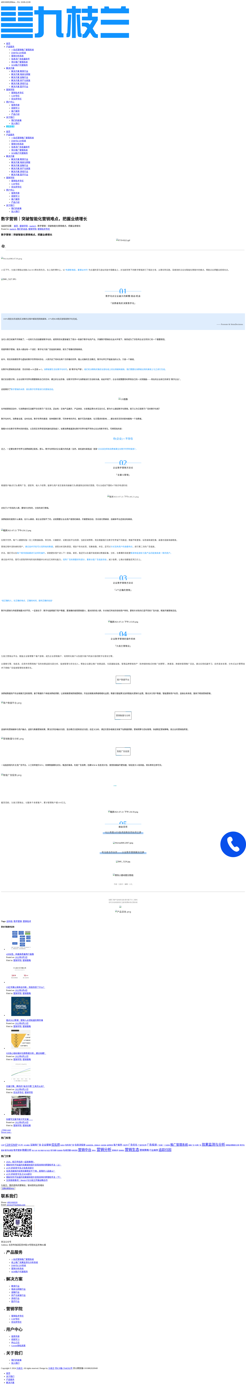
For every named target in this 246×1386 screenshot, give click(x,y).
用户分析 (35, 1150)
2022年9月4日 (21, 990)
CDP (2, 1145)
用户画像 (53, 1150)
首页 (8, 43)
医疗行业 (15, 1301)
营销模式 (121, 1150)
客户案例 (15, 111)
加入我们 (15, 123)
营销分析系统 (17, 56)
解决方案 (10, 68)
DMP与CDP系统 (18, 53)
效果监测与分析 (213, 1144)
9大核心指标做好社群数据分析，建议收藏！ (26, 1053)
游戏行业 (15, 1298)
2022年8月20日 (21, 1122)
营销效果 (27, 1125)
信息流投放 (80, 1145)
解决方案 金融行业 (19, 77)
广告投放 (152, 1144)
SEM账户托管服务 (19, 65)
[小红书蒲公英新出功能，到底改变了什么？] (20, 982)
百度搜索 (60, 1150)
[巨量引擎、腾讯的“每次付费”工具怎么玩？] (20, 1081)
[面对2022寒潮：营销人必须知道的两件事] (20, 1015)
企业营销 (46, 1145)
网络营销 (74, 1150)
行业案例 (153, 1150)
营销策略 (27, 960)
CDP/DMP (11, 1144)
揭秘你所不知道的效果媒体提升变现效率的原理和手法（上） (33, 1165)
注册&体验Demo (8, 1188)
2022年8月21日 (21, 1089)
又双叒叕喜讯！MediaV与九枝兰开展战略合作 (27, 1180)
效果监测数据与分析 (232, 1145)
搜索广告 (191, 1145)
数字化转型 (9, 1150)
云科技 (9, 921)
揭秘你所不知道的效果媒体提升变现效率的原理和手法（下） (33, 1177)
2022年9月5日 (21, 957)
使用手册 (15, 105)
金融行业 (15, 1292)
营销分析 (104, 1150)
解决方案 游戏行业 (19, 83)
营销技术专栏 (17, 93)
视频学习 (15, 108)
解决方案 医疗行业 (19, 86)
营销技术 (27, 921)
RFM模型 (27, 1145)
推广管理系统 (179, 1144)
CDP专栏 (15, 96)
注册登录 (10, 126)
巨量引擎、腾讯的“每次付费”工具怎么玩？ (25, 1086)
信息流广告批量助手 (20, 59)
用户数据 (41, 1150)
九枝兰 (19, 1368)
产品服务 (10, 47)
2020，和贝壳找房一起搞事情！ (20, 1162)
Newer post (6, 1132)
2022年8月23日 (21, 1023)
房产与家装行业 (18, 1295)
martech (32, 226)
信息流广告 (69, 1145)
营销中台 (84, 1150)
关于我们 (10, 117)
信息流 (62, 1145)
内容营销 (103, 1145)
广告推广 (160, 1145)
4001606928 (12, 1202)
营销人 (94, 1150)
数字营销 (18, 921)
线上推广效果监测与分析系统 (24, 1262)
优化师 (55, 1144)
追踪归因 (165, 1150)
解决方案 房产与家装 (20, 80)
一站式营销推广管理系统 (22, 50)
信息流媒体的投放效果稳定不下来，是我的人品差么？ (30, 1171)
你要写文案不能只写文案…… (19, 1119)
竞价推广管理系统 (19, 62)
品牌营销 (110, 1145)
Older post (6, 1130)
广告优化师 (142, 1145)
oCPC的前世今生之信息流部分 (20, 1168)
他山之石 (15, 1342)
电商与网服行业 (18, 1289)
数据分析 (26, 1150)
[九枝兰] (65, 36)
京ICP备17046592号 (64, 1368)
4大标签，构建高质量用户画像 (20, 954)
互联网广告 (35, 1145)
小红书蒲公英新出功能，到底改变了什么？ (25, 987)
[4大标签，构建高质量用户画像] (20, 949)
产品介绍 (15, 114)
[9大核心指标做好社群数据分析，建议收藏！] (20, 1048)
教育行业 (15, 1286)
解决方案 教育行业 (19, 71)
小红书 (125, 1145)
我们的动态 (22, 229)
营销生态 (132, 1150)
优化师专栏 (16, 99)
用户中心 (10, 102)
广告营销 (167, 1145)
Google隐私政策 (18, 1346)
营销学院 (10, 90)
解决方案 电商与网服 (20, 74)
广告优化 (132, 1145)
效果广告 (198, 1145)
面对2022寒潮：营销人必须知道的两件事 (24, 1020)
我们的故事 (16, 120)
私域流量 (67, 1150)
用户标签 (47, 1150)
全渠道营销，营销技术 (93, 1145)
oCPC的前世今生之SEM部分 (19, 1174)
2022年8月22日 (21, 1056)
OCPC (20, 1145)
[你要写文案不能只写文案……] (20, 1114)
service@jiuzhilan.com (16, 1205)
